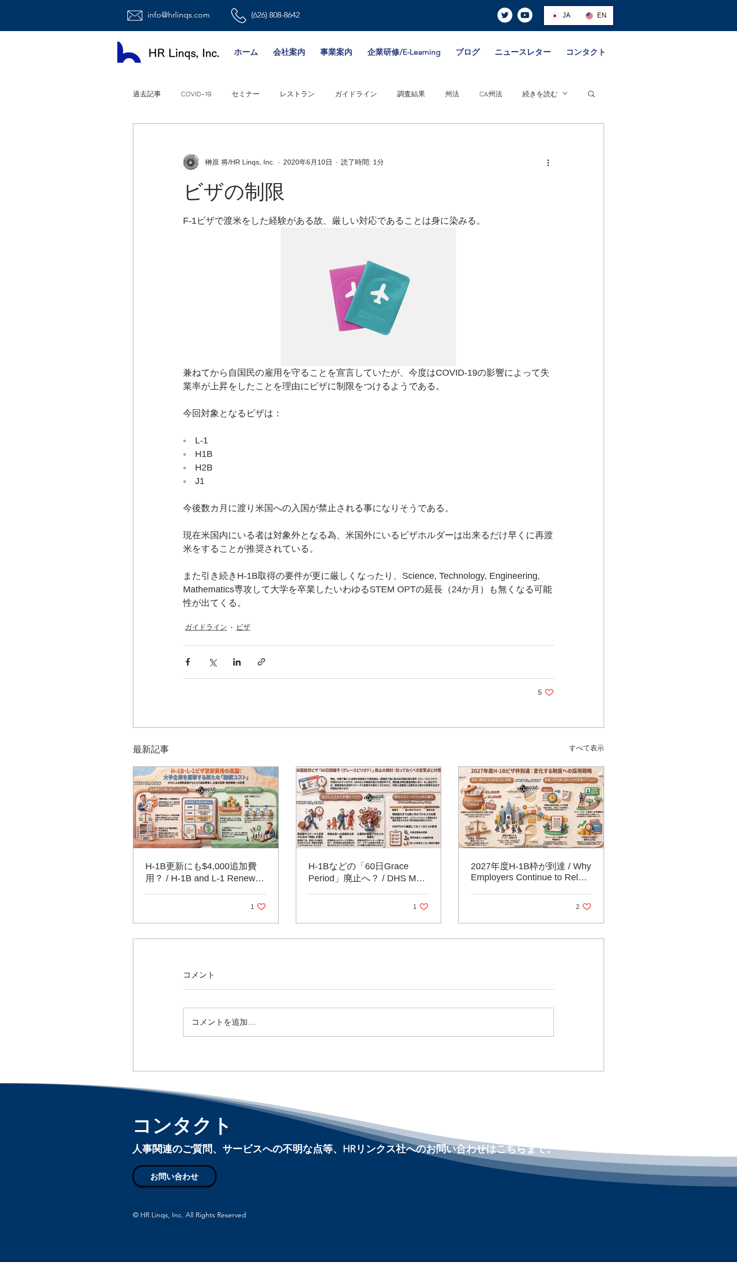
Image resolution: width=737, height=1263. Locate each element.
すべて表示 (586, 748)
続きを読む (540, 93)
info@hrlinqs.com (178, 15)
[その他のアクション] (548, 162)
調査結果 (411, 93)
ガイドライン (356, 93)
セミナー (246, 93)
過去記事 (147, 93)
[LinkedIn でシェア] (237, 662)
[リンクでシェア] (261, 662)
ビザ (243, 627)
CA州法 (490, 93)
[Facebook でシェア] (188, 662)
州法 (452, 93)
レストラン (297, 93)
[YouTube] (524, 15)
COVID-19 (196, 93)
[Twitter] (504, 15)
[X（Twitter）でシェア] (212, 662)
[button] (591, 93)
